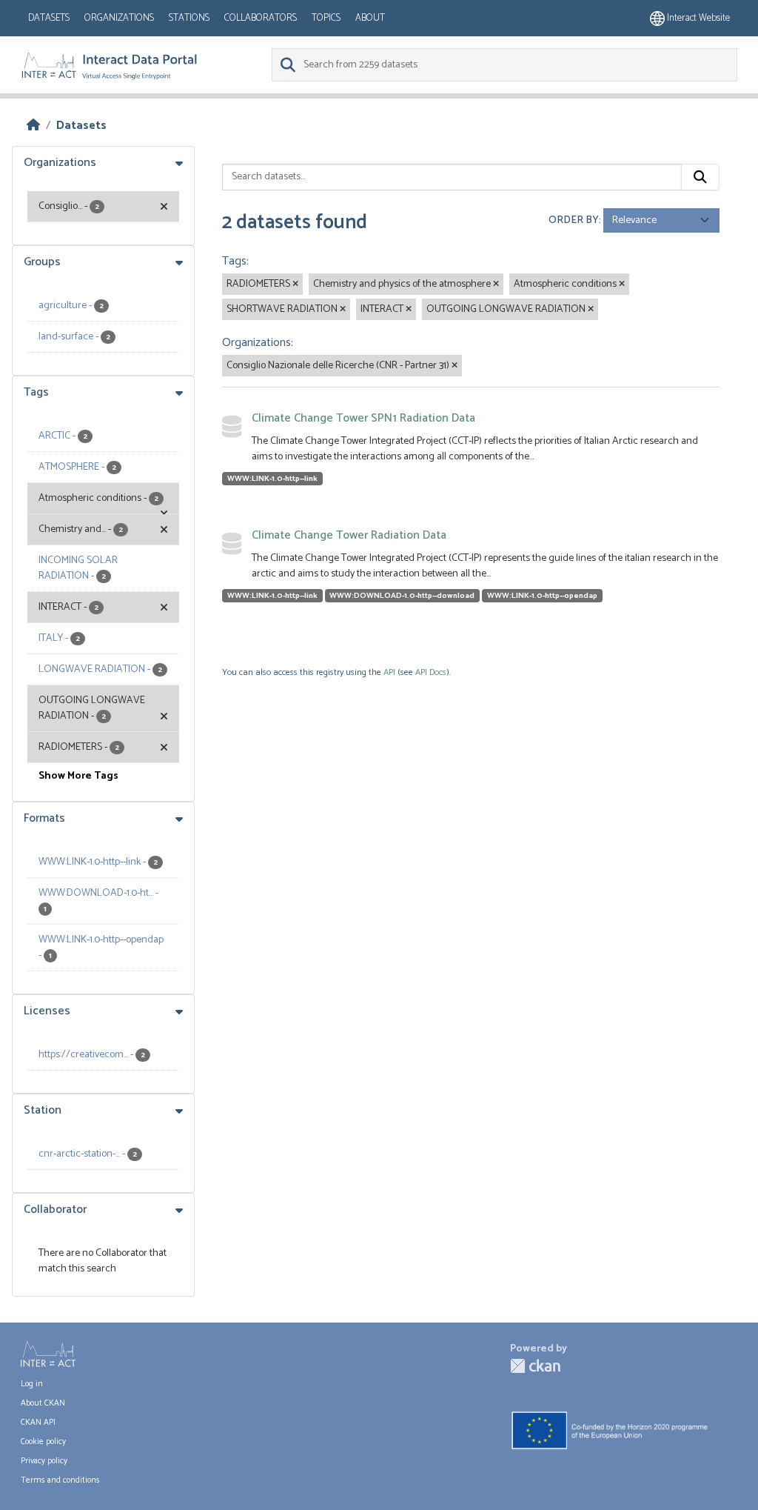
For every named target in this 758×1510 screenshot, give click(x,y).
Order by (574, 220)
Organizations (119, 18)
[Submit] (700, 177)
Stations (189, 18)
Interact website (697, 18)
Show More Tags (78, 776)
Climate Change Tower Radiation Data (349, 535)
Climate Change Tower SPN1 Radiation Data (363, 418)
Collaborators (260, 18)
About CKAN (43, 1403)
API (389, 672)
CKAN (535, 1366)
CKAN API (38, 1422)
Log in (32, 1384)
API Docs (430, 672)
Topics (326, 18)
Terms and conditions (60, 1480)
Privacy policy (44, 1461)
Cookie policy (43, 1442)
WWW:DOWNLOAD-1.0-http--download (401, 595)
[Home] (33, 126)
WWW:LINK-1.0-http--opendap (542, 595)
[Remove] (295, 284)
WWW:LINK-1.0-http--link (272, 478)
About (370, 18)
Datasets (49, 18)
